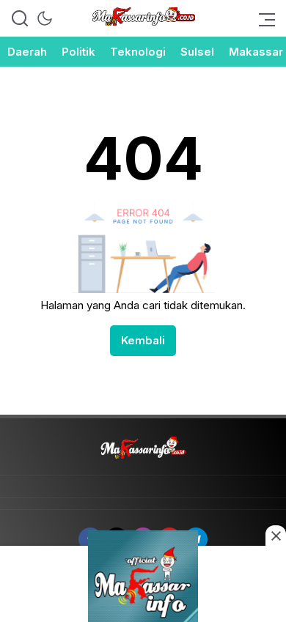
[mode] (45, 18)
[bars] (262, 18)
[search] (20, 18)
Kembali (143, 340)
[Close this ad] (275, 535)
